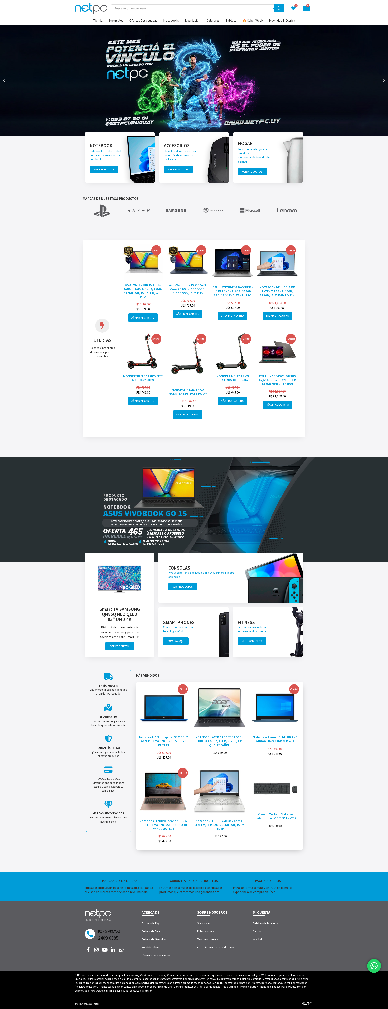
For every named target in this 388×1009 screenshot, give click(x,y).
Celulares (213, 20)
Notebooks (171, 20)
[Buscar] (279, 8)
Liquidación (192, 20)
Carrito (257, 931)
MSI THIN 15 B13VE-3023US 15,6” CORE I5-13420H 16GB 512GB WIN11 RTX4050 (277, 380)
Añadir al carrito (143, 317)
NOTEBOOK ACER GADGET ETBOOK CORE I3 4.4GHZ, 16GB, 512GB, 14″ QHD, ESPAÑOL (219, 741)
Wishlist (257, 939)
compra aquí (175, 641)
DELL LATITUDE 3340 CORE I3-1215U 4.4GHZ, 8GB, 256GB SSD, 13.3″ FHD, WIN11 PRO (232, 291)
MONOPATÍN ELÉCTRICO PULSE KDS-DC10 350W (232, 378)
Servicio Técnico (151, 947)
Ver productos (104, 169)
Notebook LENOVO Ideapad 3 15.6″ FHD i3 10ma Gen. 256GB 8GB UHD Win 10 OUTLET (163, 824)
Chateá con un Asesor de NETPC (216, 947)
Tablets (231, 20)
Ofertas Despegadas (143, 20)
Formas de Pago (151, 923)
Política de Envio (151, 931)
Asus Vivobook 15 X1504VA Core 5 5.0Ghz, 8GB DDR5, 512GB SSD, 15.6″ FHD (187, 289)
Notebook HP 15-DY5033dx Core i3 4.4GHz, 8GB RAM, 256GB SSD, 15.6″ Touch (219, 824)
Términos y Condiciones (156, 955)
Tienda (98, 20)
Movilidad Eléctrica (282, 20)
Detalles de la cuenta (265, 923)
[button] (4, 80)
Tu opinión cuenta (207, 939)
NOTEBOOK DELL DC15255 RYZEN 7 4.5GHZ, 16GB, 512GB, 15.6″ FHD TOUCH (277, 291)
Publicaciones (205, 931)
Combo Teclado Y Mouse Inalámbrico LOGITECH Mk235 (275, 816)
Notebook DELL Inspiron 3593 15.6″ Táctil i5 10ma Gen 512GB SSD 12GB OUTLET (164, 741)
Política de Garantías (154, 939)
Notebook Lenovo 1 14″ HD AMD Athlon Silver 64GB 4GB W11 (275, 739)
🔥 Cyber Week (252, 20)
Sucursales (116, 20)
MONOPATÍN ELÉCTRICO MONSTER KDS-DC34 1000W (188, 391)
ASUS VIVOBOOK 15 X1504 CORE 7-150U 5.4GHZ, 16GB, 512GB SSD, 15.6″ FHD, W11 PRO (143, 291)
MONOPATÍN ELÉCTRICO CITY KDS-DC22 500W (143, 378)
